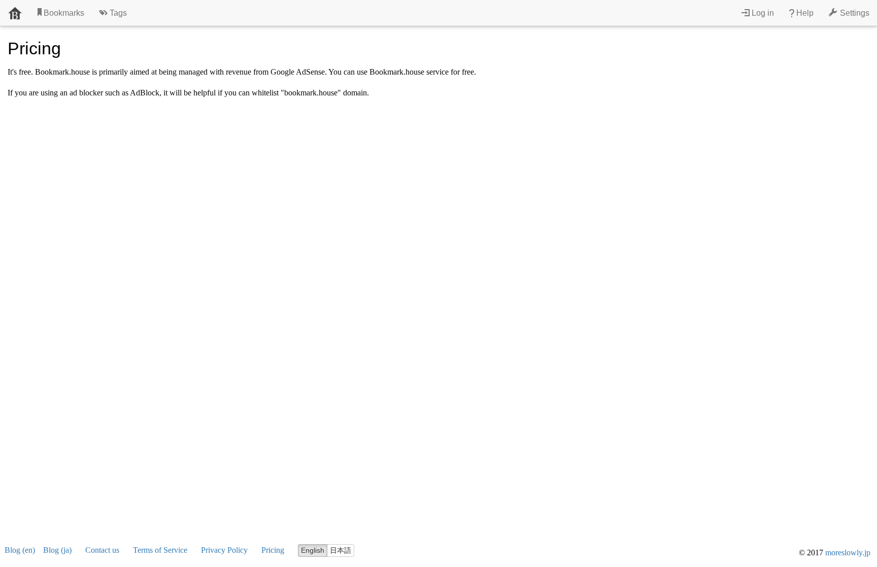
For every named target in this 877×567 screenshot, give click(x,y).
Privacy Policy (224, 550)
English (312, 550)
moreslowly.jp (847, 552)
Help (804, 13)
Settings (853, 13)
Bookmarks (63, 13)
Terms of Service (160, 550)
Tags (117, 13)
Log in (762, 13)
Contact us (102, 550)
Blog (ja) (57, 550)
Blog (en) (20, 550)
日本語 (340, 550)
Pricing (272, 550)
